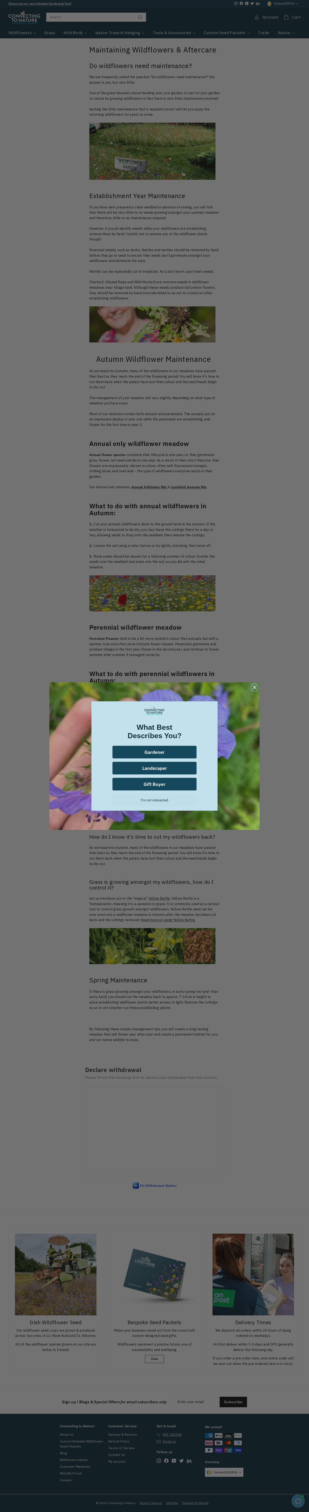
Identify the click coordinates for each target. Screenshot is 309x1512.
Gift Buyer (154, 784)
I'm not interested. (155, 800)
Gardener (154, 752)
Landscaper (154, 768)
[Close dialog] (254, 687)
